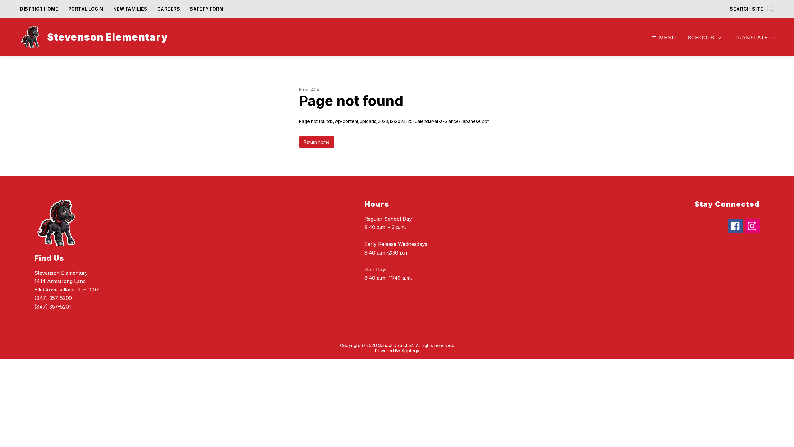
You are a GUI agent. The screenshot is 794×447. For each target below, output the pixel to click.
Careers (168, 8)
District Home (39, 8)
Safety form (207, 8)
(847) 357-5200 (53, 298)
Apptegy (410, 350)
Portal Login (85, 8)
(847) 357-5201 (52, 307)
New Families (130, 8)
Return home (317, 142)
